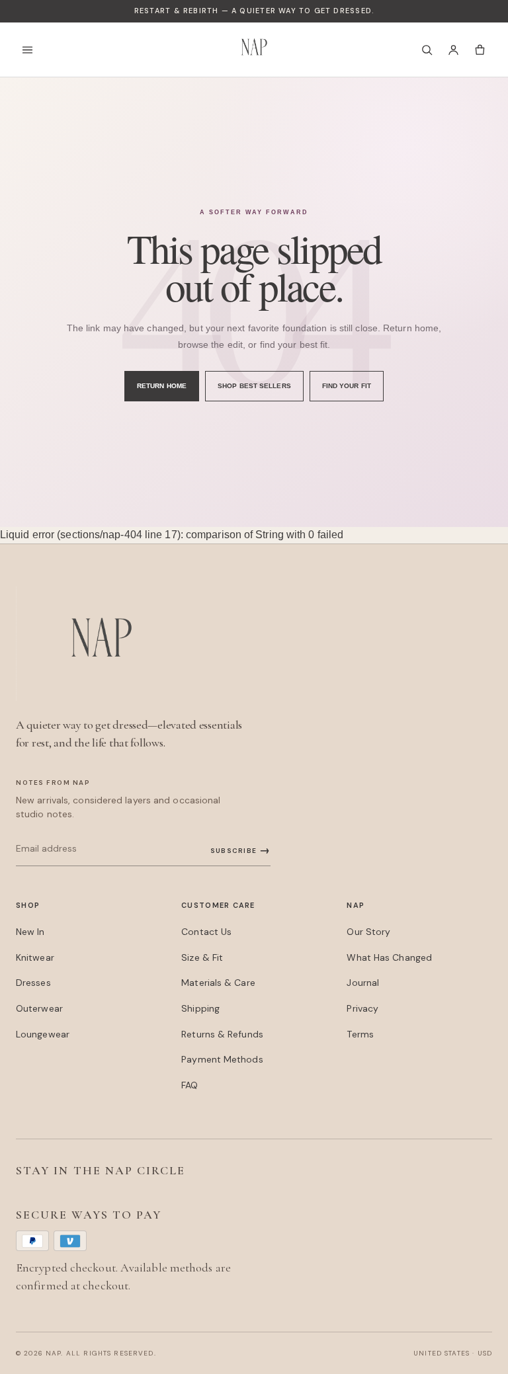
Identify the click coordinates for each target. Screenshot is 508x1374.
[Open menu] (31, 49)
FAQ (189, 1085)
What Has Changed (389, 957)
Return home (162, 385)
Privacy (362, 1008)
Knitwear (35, 957)
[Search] (427, 50)
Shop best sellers (254, 385)
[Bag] (479, 50)
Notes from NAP (53, 782)
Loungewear (42, 1034)
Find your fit (346, 385)
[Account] (453, 50)
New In (30, 932)
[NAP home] (254, 49)
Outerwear (39, 1008)
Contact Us (206, 932)
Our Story (368, 932)
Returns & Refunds (222, 1034)
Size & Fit (202, 957)
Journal (363, 983)
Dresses (33, 983)
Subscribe (240, 850)
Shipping (200, 1008)
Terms (360, 1034)
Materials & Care (218, 983)
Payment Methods (222, 1059)
